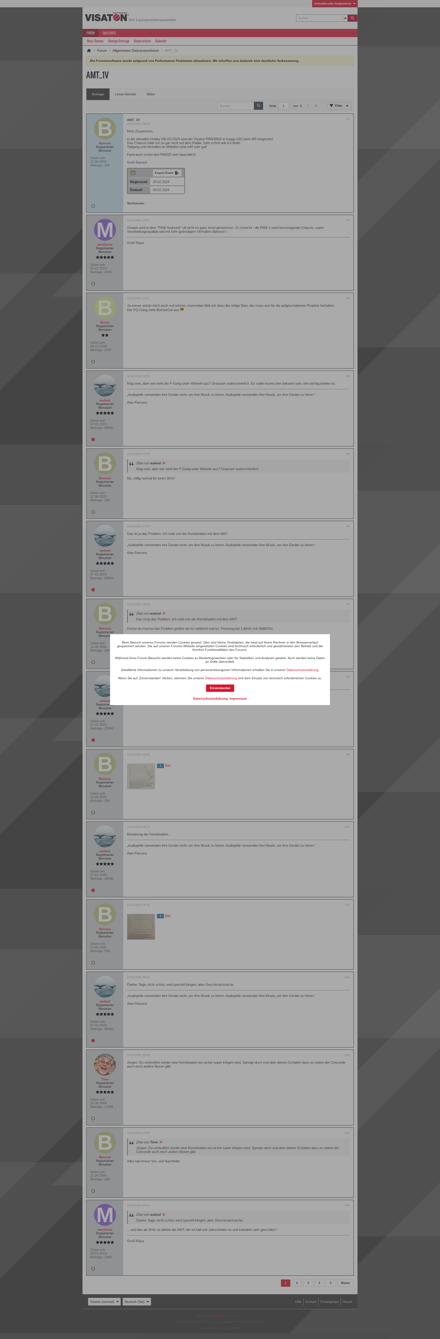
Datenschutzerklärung (302, 670)
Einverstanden (220, 688)
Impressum (238, 698)
